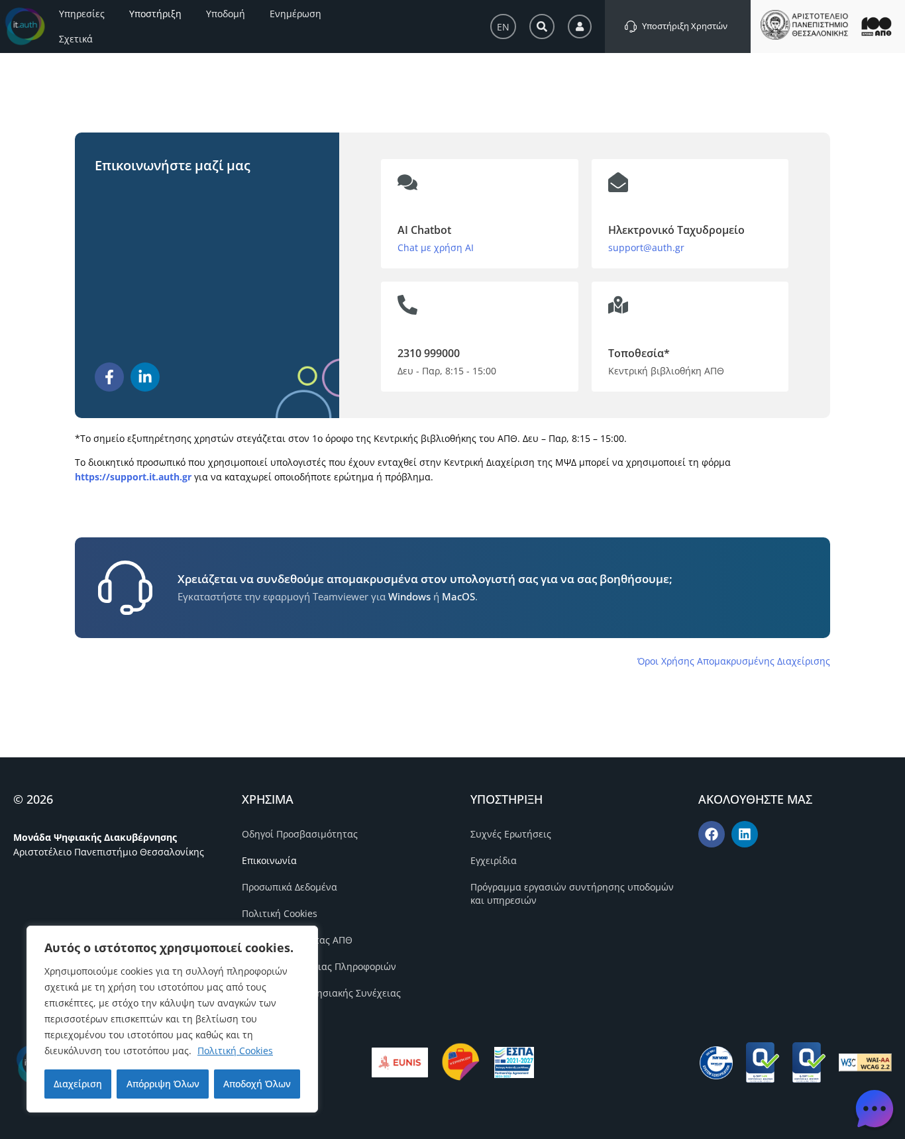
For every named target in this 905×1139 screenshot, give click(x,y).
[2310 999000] (407, 305)
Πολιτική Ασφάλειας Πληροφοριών (319, 966)
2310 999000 (429, 353)
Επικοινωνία (269, 860)
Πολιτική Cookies (235, 1050)
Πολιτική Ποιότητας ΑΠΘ (297, 940)
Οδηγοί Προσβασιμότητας (300, 834)
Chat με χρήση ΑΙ (436, 247)
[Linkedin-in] (145, 377)
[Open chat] (874, 1108)
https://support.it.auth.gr (133, 476)
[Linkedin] (744, 834)
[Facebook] (711, 834)
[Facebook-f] (109, 377)
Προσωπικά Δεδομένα (289, 887)
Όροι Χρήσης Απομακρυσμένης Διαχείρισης (733, 661)
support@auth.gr (646, 247)
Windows (409, 596)
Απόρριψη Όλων (163, 1083)
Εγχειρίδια (493, 860)
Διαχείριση (78, 1083)
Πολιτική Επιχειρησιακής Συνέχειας (321, 993)
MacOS (458, 596)
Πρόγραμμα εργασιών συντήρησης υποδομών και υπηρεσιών (572, 893)
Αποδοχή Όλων (257, 1083)
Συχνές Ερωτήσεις (510, 834)
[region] (172, 1019)
